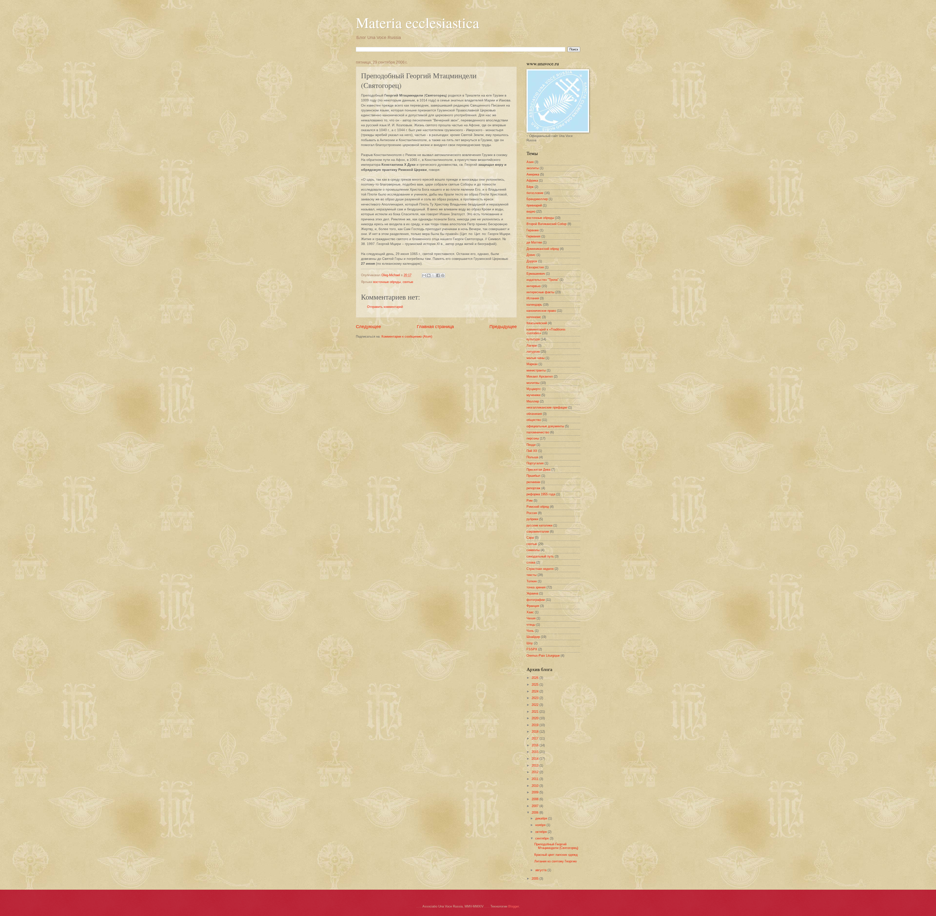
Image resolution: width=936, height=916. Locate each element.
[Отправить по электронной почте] (424, 275)
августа (541, 870)
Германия (533, 236)
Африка (532, 180)
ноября (540, 825)
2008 (535, 799)
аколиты (532, 168)
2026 (535, 678)
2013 (535, 765)
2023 (535, 698)
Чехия (531, 618)
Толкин (531, 581)
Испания (532, 298)
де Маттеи (534, 242)
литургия (533, 351)
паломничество (537, 432)
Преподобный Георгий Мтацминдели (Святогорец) (556, 846)
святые (408, 282)
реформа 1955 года (540, 494)
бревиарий (534, 205)
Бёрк (530, 187)
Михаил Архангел (539, 376)
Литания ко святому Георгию (555, 861)
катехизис (533, 317)
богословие (534, 193)
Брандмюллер (537, 199)
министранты (536, 370)
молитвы (532, 383)
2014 (535, 758)
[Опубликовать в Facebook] (438, 275)
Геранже (532, 230)
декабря (541, 818)
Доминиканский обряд (542, 249)
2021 (535, 711)
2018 (535, 731)
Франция (532, 606)
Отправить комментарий (385, 307)
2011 (535, 779)
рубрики (532, 519)
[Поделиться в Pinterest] (442, 275)
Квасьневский (536, 323)
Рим (529, 500)
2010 (535, 786)
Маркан (531, 364)
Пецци (531, 445)
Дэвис (531, 255)
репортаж (533, 488)
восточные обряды (387, 282)
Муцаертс (533, 389)
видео (530, 211)
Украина (532, 593)
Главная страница (435, 326)
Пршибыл (533, 475)
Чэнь (530, 631)
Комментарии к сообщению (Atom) (406, 336)
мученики (533, 395)
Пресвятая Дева (538, 469)
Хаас (530, 612)
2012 (535, 772)
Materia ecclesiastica (417, 22)
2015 (535, 752)
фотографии (535, 600)
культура (533, 339)
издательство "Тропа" (542, 280)
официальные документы (545, 426)
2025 (535, 684)
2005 (535, 878)
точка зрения (536, 587)
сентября (542, 838)
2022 (535, 705)
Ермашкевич (535, 273)
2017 (535, 738)
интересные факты (540, 292)
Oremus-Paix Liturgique (543, 655)
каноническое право (541, 310)
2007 (535, 806)
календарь (534, 304)
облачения (534, 414)
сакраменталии (537, 531)
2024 (535, 691)
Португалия (535, 463)
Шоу (529, 643)
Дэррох (531, 261)
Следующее (368, 326)
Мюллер (532, 401)
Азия (530, 162)
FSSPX (531, 649)
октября (541, 832)
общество (533, 420)
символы (533, 550)
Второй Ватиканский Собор (546, 224)
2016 (535, 745)
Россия (531, 513)
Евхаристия (535, 267)
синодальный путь (540, 556)
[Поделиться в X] (433, 275)
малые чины (535, 358)
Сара (530, 537)
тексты (531, 575)
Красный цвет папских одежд (556, 855)
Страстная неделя (540, 569)
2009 (535, 792)
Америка (532, 174)
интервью (533, 286)
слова (530, 562)
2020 (535, 718)
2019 (535, 725)
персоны (532, 438)
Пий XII (531, 451)
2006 (535, 812)
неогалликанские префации (546, 407)
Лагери (531, 345)
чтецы (530, 624)
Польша (532, 457)
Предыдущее (503, 326)
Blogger (513, 906)
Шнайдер (533, 637)
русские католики (539, 525)
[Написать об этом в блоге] (428, 275)
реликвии (533, 482)
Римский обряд (537, 506)
